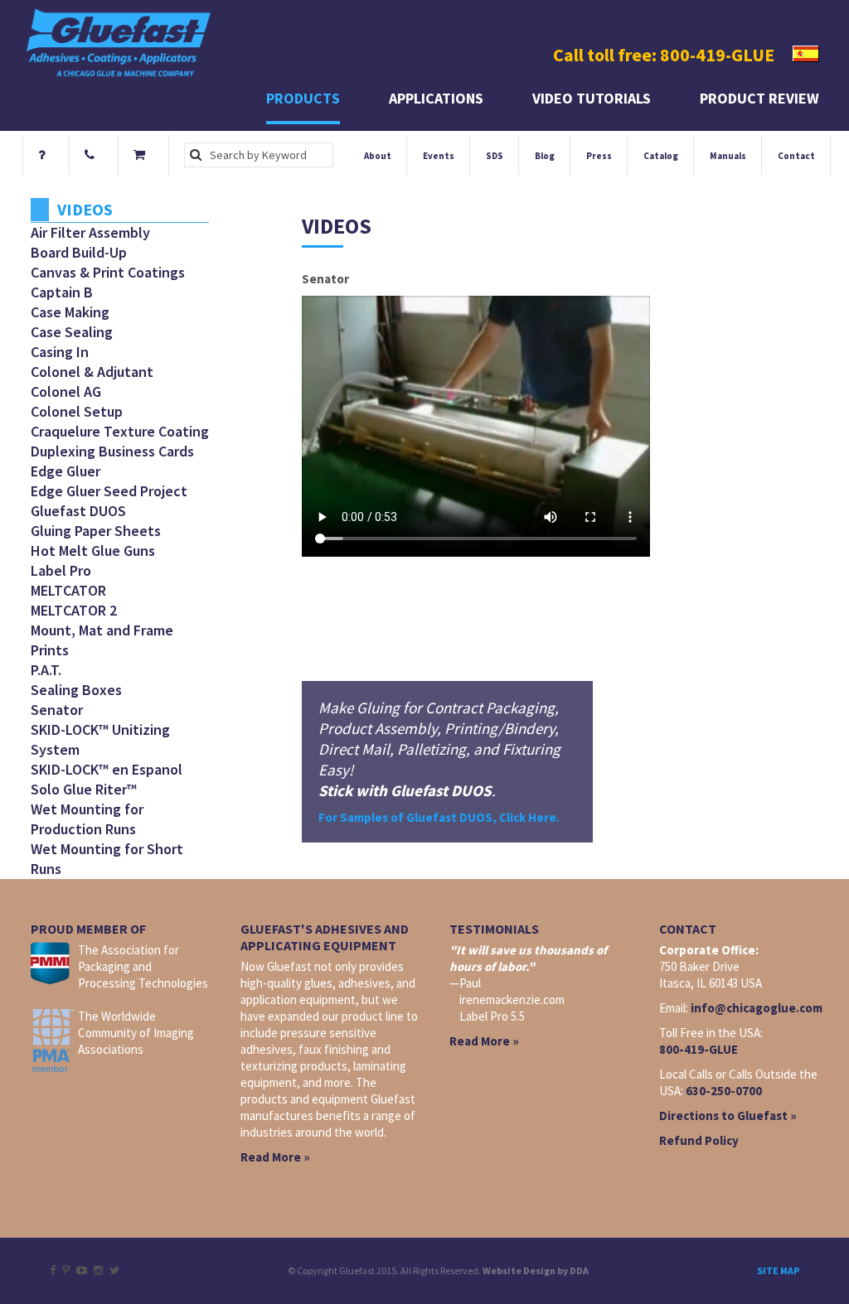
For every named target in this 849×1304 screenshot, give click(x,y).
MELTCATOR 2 (74, 610)
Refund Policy (699, 1140)
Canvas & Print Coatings (108, 272)
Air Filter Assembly (90, 232)
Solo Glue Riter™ (84, 789)
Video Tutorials (591, 98)
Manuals (728, 156)
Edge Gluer (65, 471)
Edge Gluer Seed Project (109, 490)
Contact (796, 156)
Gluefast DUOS (78, 510)
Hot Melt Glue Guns (93, 550)
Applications (436, 98)
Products (303, 98)
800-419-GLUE (698, 1049)
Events (438, 156)
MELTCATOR (68, 590)
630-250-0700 (724, 1091)
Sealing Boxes (76, 689)
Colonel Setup (77, 411)
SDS (494, 156)
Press (599, 156)
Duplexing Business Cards (112, 451)
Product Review (759, 98)
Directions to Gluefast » (728, 1115)
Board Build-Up (79, 252)
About (377, 156)
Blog (545, 156)
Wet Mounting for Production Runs (87, 818)
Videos (85, 209)
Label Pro (61, 570)
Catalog (660, 156)
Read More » (275, 1157)
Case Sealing (72, 331)
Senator (57, 709)
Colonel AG (66, 391)
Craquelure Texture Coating (120, 431)
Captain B (62, 292)
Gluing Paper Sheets (96, 530)
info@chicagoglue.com (756, 1008)
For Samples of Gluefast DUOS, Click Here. (439, 817)
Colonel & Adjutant (92, 371)
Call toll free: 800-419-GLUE (663, 54)
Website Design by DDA (536, 1270)
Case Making (70, 311)
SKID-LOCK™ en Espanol (106, 769)
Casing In (60, 351)
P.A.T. (46, 669)
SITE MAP (778, 1270)
